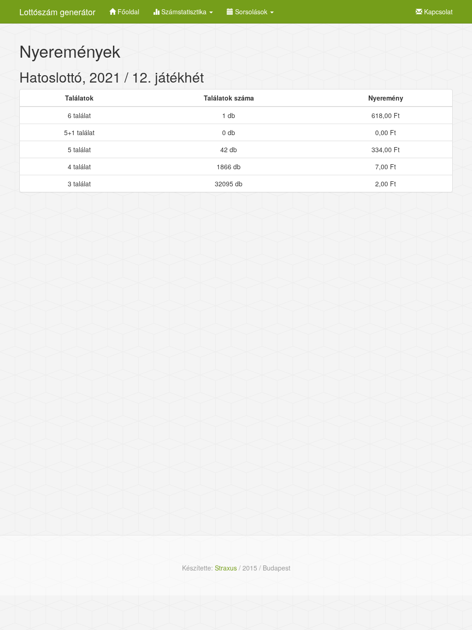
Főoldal (127, 11)
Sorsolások (251, 11)
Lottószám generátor (57, 12)
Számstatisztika (183, 11)
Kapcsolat (437, 11)
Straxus (226, 567)
